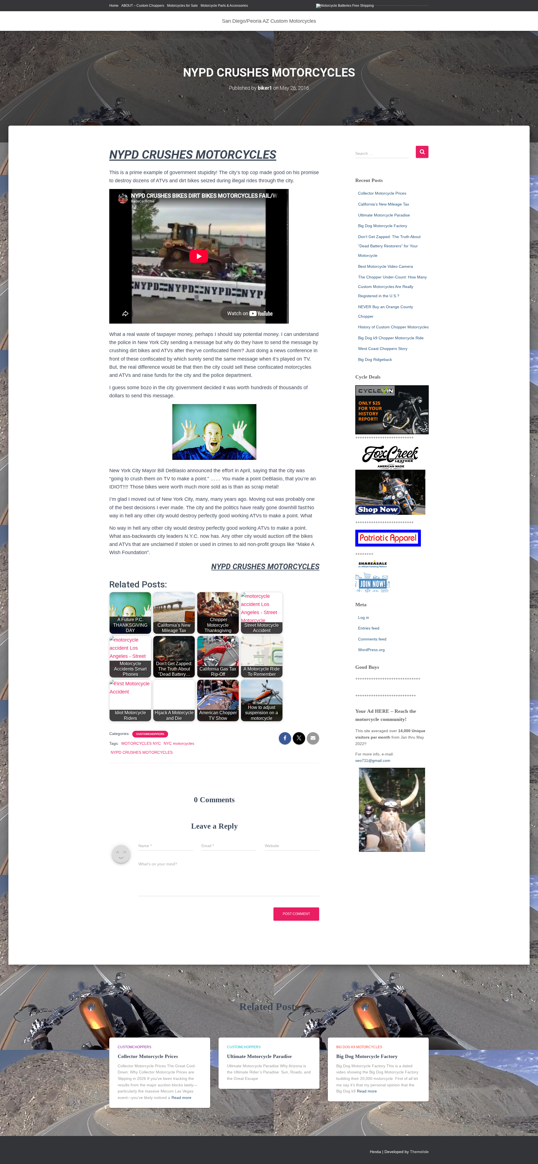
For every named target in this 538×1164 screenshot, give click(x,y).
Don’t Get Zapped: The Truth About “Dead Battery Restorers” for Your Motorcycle (389, 246)
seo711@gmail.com (372, 760)
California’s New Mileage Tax (383, 204)
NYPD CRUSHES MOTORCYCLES (142, 752)
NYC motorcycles (179, 743)
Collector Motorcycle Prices (382, 193)
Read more (181, 1097)
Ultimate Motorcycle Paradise (384, 215)
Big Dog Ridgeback (375, 359)
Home (114, 6)
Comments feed (372, 639)
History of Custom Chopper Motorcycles (393, 327)
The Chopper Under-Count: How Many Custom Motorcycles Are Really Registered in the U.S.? (392, 286)
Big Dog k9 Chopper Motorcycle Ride (391, 338)
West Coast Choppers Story (382, 348)
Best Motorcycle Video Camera (385, 266)
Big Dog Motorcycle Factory (382, 225)
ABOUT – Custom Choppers (142, 6)
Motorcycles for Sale (182, 6)
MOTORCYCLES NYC (141, 743)
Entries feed (368, 628)
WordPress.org (371, 649)
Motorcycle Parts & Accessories (224, 6)
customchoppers (150, 734)
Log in (363, 617)
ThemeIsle (419, 1151)
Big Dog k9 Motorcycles (359, 1047)
